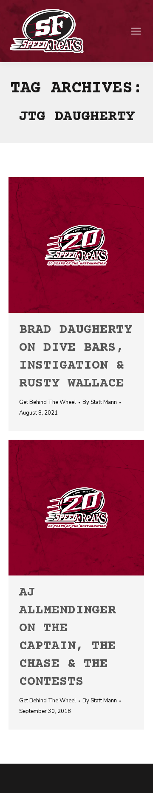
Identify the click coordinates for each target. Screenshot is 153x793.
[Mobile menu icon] (136, 31)
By (99, 402)
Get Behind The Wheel (47, 402)
